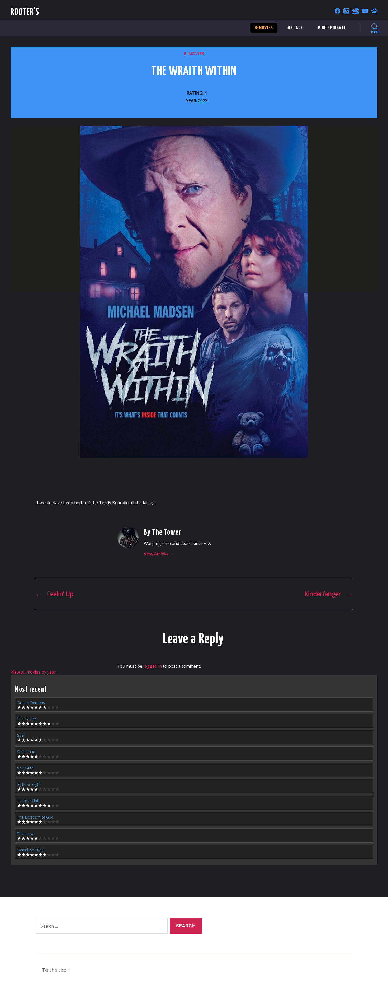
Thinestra (25, 833)
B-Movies (264, 27)
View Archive (159, 554)
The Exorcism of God (35, 817)
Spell (21, 735)
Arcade (295, 27)
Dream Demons (31, 702)
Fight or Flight (29, 784)
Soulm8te (25, 768)
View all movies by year (33, 672)
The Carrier (26, 718)
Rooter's (25, 12)
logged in (152, 666)
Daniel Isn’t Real (30, 849)
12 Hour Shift (28, 800)
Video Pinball (332, 27)
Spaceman (26, 751)
